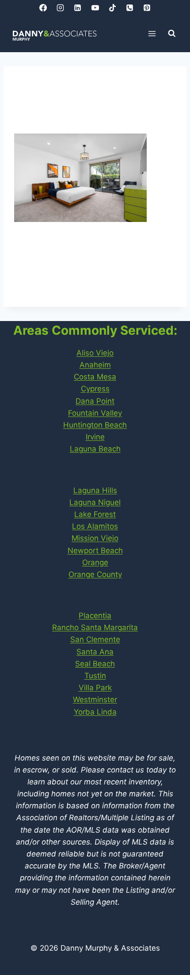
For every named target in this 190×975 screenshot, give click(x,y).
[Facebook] (43, 7)
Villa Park (95, 687)
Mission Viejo (95, 538)
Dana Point (95, 401)
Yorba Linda (95, 711)
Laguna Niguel (95, 502)
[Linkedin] (77, 7)
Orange (95, 562)
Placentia (95, 615)
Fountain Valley (95, 413)
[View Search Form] (171, 33)
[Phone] (129, 7)
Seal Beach (95, 663)
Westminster (95, 699)
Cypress (95, 388)
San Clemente (95, 639)
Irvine (95, 436)
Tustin (95, 675)
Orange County (95, 574)
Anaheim (95, 364)
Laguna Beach (95, 448)
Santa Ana (95, 651)
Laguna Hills (95, 490)
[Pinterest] (146, 7)
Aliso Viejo (95, 352)
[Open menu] (152, 33)
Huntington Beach (95, 425)
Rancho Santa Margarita (95, 627)
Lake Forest (95, 514)
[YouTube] (95, 7)
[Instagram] (60, 7)
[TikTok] (112, 7)
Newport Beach (95, 550)
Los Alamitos (95, 526)
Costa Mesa (95, 376)
